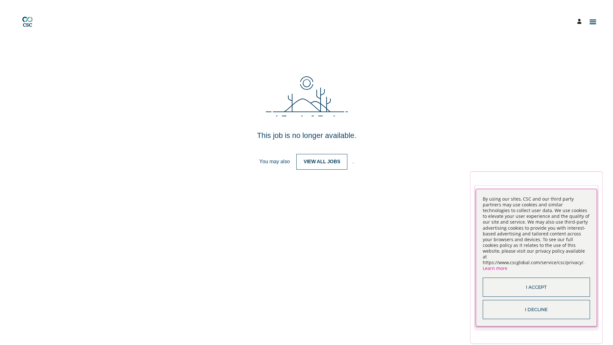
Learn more (495, 268)
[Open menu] (593, 22)
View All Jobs (322, 161)
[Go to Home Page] (27, 21)
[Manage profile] (580, 22)
